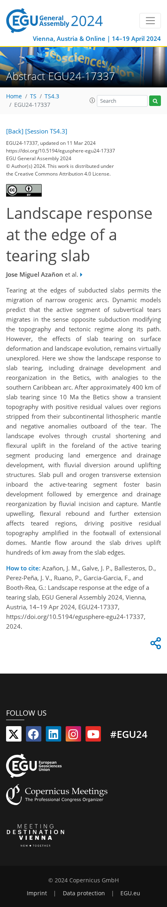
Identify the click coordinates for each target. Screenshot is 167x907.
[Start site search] (155, 100)
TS (33, 96)
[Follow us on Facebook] (33, 736)
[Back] (15, 131)
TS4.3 (52, 96)
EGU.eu (130, 893)
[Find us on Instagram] (73, 736)
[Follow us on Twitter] (13, 736)
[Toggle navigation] (150, 20)
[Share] (154, 645)
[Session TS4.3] (46, 131)
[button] (92, 100)
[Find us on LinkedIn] (53, 736)
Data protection (84, 893)
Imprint (37, 893)
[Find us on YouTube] (93, 736)
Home (14, 96)
